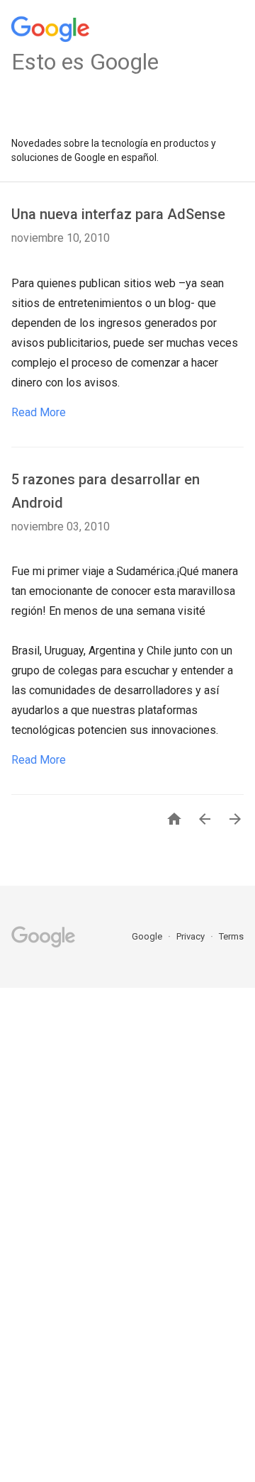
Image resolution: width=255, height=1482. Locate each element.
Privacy (191, 936)
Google (148, 936)
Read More (38, 412)
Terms (231, 936)
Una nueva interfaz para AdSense (118, 214)
